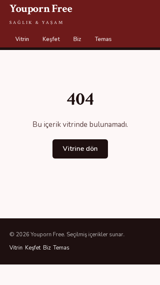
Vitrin (22, 39)
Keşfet (51, 39)
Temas (103, 39)
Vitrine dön (80, 148)
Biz (77, 39)
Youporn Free (40, 13)
